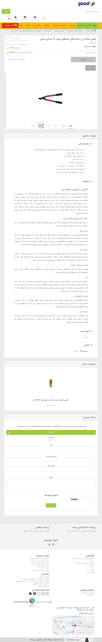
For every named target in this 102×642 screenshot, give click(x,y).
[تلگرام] (38, 594)
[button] (73, 625)
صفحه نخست (90, 31)
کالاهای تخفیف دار (9, 25)
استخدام (19, 25)
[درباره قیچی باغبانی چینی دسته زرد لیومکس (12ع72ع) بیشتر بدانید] (51, 383)
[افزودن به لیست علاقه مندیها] (16, 59)
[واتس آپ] (43, 594)
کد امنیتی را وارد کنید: (51, 495)
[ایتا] (34, 594)
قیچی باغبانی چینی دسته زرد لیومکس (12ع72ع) (50, 400)
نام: (51, 444)
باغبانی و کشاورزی (59, 31)
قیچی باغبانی (47, 31)
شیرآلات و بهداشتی (59, 25)
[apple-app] (49, 545)
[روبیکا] (30, 594)
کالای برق (37, 25)
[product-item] (71, 126)
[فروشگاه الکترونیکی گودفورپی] (51, 4)
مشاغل (28, 25)
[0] (51, 440)
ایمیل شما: (51, 465)
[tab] (87, 25)
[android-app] (52, 545)
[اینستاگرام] (47, 594)
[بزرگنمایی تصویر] (52, 97)
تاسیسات (72, 25)
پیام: (51, 477)
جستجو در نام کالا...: (91, 11)
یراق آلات (46, 25)
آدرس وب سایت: (51, 456)
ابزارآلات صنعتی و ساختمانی (87, 25)
